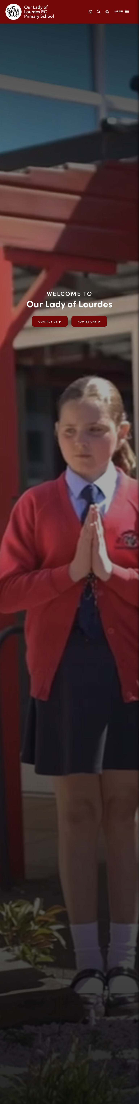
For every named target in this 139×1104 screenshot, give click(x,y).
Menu (118, 11)
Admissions (87, 321)
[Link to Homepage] (32, 12)
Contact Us (48, 321)
